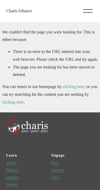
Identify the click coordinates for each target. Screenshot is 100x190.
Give (55, 177)
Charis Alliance (19, 11)
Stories (11, 184)
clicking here (73, 86)
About (11, 163)
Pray (55, 163)
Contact (57, 170)
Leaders (12, 177)
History (12, 170)
